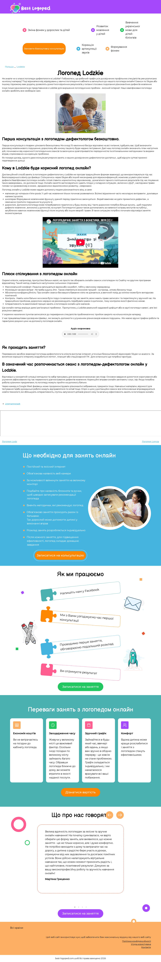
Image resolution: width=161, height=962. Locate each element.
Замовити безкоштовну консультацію (44, 48)
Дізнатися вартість (80, 792)
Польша (9, 67)
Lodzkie (21, 67)
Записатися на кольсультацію (60, 555)
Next (125, 865)
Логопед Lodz (9, 441)
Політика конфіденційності (136, 941)
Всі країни (16, 927)
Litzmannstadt (12, 404)
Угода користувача (141, 944)
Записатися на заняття (80, 687)
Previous (35, 865)
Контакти (146, 947)
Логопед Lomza (150, 441)
